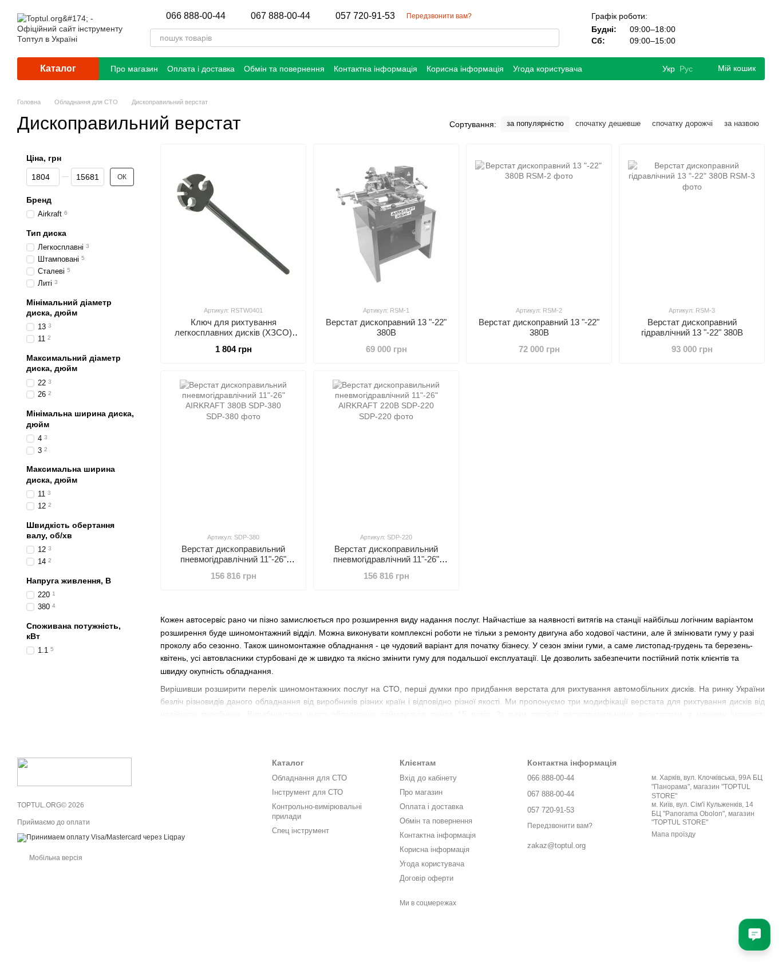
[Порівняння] (696, 28)
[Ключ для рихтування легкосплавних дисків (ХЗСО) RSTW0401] (233, 224)
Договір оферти (426, 878)
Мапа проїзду (673, 834)
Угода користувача (547, 68)
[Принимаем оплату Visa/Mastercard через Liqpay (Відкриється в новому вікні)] (101, 837)
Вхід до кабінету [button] (428, 778)
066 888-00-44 (196, 16)
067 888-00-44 (280, 16)
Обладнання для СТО (309, 778)
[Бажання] (726, 28)
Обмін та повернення (284, 68)
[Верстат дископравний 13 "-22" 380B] (386, 224)
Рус (686, 69)
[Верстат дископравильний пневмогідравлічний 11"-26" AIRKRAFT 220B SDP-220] (386, 451)
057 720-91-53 (365, 16)
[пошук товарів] (550, 38)
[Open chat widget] (754, 934)
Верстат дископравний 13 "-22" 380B (386, 327)
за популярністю (535, 123)
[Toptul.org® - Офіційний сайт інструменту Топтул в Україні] (74, 771)
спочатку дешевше (608, 123)
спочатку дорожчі (682, 123)
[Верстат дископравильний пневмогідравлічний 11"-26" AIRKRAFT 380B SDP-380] (233, 451)
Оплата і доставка (201, 68)
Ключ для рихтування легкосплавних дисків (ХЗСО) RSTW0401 (233, 332)
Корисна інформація (465, 68)
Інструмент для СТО (307, 792)
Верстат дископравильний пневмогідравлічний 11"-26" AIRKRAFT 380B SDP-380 (233, 559)
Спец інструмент (300, 830)
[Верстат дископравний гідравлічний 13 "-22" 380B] (692, 224)
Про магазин (134, 68)
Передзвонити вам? (439, 16)
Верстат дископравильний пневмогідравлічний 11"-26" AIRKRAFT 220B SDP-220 (386, 559)
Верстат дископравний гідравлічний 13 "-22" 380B (692, 327)
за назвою (741, 123)
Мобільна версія (54, 858)
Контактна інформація (375, 68)
